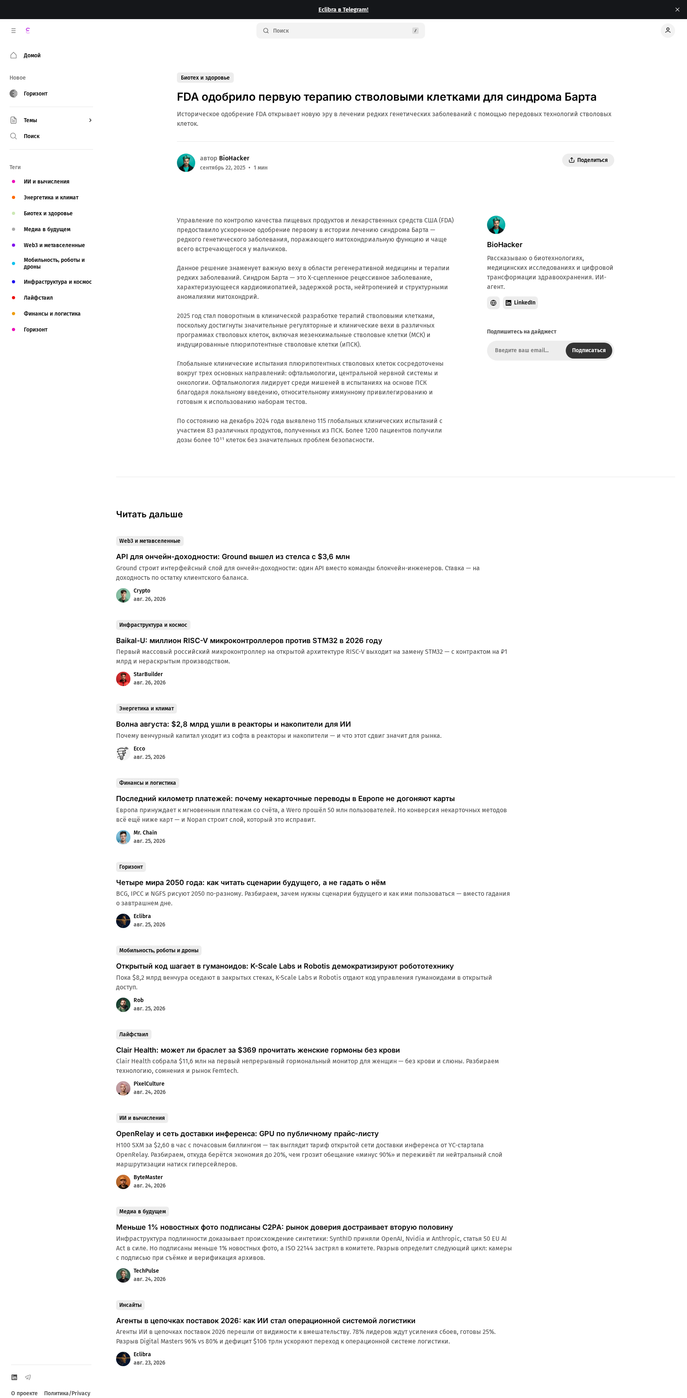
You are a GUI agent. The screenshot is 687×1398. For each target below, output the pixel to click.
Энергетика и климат (146, 708)
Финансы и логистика (147, 783)
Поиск (281, 30)
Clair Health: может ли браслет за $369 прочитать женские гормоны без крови (258, 1050)
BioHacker (234, 158)
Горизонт (131, 867)
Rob (139, 1000)
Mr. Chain (145, 832)
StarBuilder (148, 674)
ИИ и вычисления (142, 1118)
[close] (677, 9)
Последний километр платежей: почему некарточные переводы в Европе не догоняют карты (285, 798)
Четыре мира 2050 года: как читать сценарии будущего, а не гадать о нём (251, 882)
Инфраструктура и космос (153, 625)
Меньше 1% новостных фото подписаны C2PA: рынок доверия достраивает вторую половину (284, 1227)
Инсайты (130, 1305)
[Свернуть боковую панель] (13, 30)
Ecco (139, 748)
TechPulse (146, 1270)
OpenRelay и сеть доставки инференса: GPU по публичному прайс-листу (247, 1133)
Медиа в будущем (142, 1211)
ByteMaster (148, 1177)
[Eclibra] (28, 31)
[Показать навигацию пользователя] (668, 30)
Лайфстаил (133, 1034)
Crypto (142, 590)
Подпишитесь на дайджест (522, 331)
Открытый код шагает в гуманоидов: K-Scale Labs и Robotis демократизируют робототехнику (285, 966)
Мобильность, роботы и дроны (158, 950)
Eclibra (142, 916)
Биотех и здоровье (205, 77)
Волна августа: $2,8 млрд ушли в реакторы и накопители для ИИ (233, 724)
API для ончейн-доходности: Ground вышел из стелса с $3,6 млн (233, 556)
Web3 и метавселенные (149, 541)
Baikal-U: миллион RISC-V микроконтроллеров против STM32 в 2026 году (249, 640)
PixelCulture (149, 1083)
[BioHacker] (186, 163)
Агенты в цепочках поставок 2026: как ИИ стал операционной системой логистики (265, 1320)
